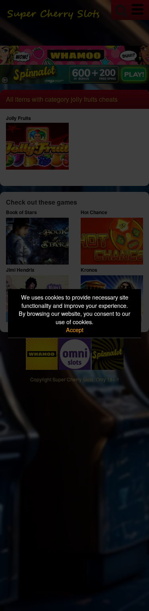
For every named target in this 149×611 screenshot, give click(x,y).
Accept (74, 329)
